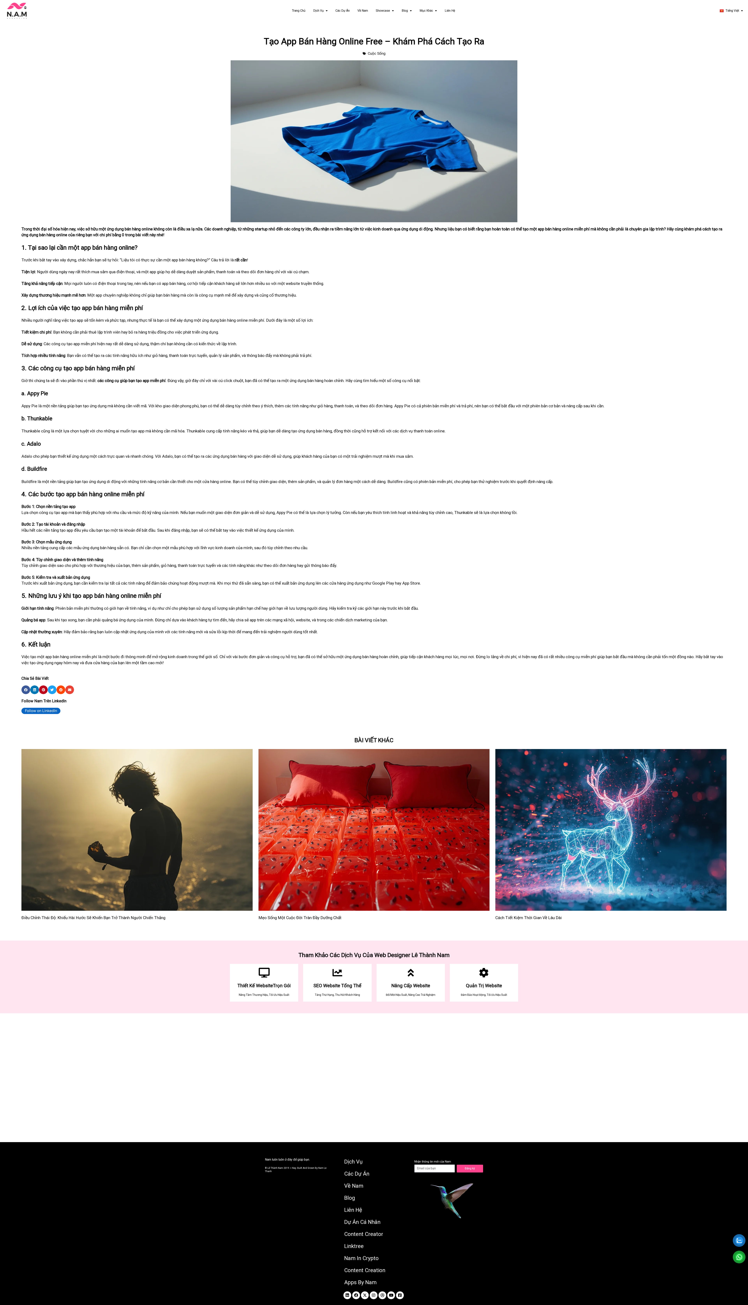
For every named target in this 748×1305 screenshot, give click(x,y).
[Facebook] (356, 1295)
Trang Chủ (298, 10)
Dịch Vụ (318, 10)
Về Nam (362, 10)
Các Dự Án (342, 10)
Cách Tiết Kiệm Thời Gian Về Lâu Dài (528, 917)
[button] (25, 689)
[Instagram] (374, 1295)
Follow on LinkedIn (41, 711)
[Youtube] (391, 1295)
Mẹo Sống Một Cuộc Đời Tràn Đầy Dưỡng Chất (299, 917)
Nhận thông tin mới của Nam (432, 1161)
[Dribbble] (382, 1295)
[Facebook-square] (400, 1295)
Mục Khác (426, 10)
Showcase (383, 10)
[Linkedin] (347, 1295)
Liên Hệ (450, 10)
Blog (405, 10)
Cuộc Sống (376, 53)
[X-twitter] (365, 1295)
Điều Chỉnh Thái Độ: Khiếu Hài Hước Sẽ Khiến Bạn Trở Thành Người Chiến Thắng (93, 917)
